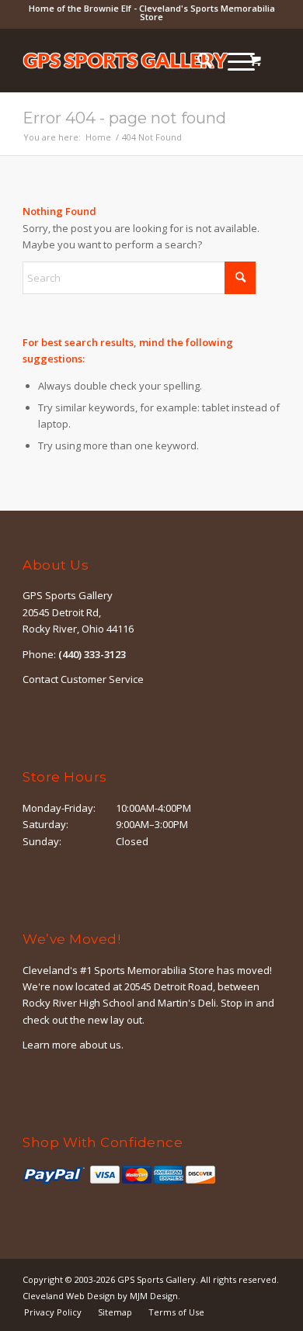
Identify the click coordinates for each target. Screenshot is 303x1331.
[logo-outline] (125, 60)
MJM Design (154, 1296)
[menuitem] (197, 60)
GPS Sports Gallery (156, 1279)
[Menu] (233, 60)
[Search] (197, 60)
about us (100, 1045)
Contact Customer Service (83, 679)
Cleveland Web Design (69, 1296)
